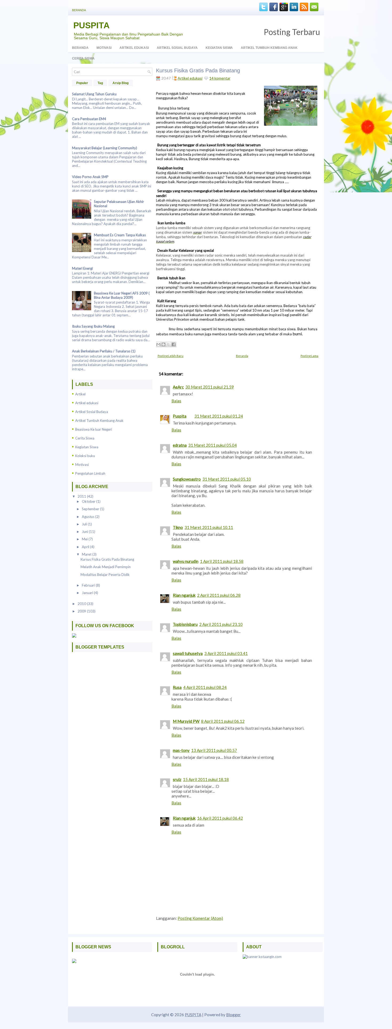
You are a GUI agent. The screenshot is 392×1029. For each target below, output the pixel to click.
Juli (85, 524)
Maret (87, 554)
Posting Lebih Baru (170, 356)
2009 (82, 611)
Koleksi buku (85, 456)
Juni (85, 531)
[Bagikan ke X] (168, 344)
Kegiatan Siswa (219, 48)
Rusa (177, 687)
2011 (82, 496)
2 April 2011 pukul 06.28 (219, 595)
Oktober (89, 501)
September (91, 509)
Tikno (178, 527)
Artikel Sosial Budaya (177, 48)
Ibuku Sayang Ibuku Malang (93, 326)
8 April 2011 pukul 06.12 (223, 721)
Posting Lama (309, 356)
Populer (82, 83)
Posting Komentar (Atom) (200, 918)
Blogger (233, 1014)
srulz (177, 779)
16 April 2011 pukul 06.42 (220, 818)
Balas (176, 400)
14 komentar (219, 78)
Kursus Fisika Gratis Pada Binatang (107, 559)
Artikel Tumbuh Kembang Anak (269, 48)
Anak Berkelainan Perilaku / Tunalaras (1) (103, 351)
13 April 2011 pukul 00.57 (214, 750)
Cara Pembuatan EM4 (89, 119)
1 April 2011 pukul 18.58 (221, 561)
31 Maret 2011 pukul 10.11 (209, 527)
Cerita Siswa (83, 58)
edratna (180, 445)
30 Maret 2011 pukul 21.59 (209, 386)
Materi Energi (82, 268)
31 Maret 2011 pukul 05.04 (212, 445)
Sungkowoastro (187, 479)
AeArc (178, 386)
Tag (100, 83)
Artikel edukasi (86, 403)
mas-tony (181, 750)
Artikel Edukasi (134, 48)
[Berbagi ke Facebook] (173, 344)
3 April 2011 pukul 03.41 (226, 653)
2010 (82, 604)
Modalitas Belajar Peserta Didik (105, 574)
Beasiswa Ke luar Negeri (93, 429)
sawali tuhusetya (188, 653)
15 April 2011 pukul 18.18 (206, 779)
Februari (89, 585)
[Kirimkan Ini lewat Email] (158, 344)
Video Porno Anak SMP (90, 177)
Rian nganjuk (184, 595)
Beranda (79, 10)
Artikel (80, 394)
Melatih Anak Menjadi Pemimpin (106, 567)
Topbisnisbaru (185, 624)
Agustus (88, 516)
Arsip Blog (121, 83)
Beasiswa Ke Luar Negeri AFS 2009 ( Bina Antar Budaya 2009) (122, 295)
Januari (88, 593)
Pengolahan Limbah (90, 473)
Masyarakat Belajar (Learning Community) (104, 148)
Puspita (179, 416)
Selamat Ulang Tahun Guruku (94, 94)
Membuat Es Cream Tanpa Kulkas (120, 235)
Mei (85, 539)
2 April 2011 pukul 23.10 (221, 624)
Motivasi (104, 48)
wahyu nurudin (185, 561)
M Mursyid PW (186, 721)
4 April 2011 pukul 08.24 (205, 687)
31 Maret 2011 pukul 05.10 (226, 479)
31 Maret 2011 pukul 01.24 (218, 416)
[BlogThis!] (163, 344)
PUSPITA (91, 25)
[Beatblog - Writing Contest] (74, 962)
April (86, 547)
